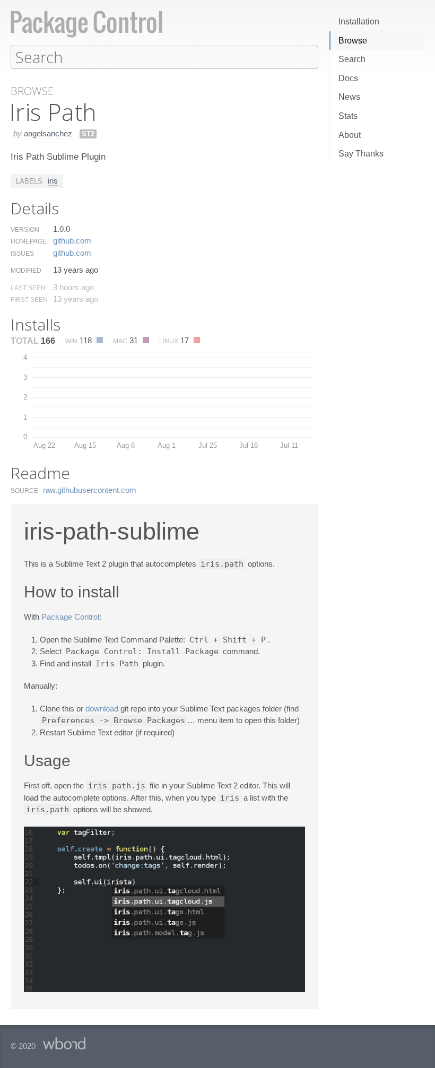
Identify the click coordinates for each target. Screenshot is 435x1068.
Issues (22, 253)
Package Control (70, 616)
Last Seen (28, 288)
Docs (348, 78)
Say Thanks (361, 153)
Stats (348, 115)
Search (352, 59)
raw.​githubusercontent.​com (89, 489)
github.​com (72, 240)
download (101, 708)
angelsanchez (48, 133)
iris (53, 180)
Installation (358, 21)
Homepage (29, 241)
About (349, 135)
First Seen (29, 299)
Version (25, 229)
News (349, 96)
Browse (352, 40)
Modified (26, 270)
